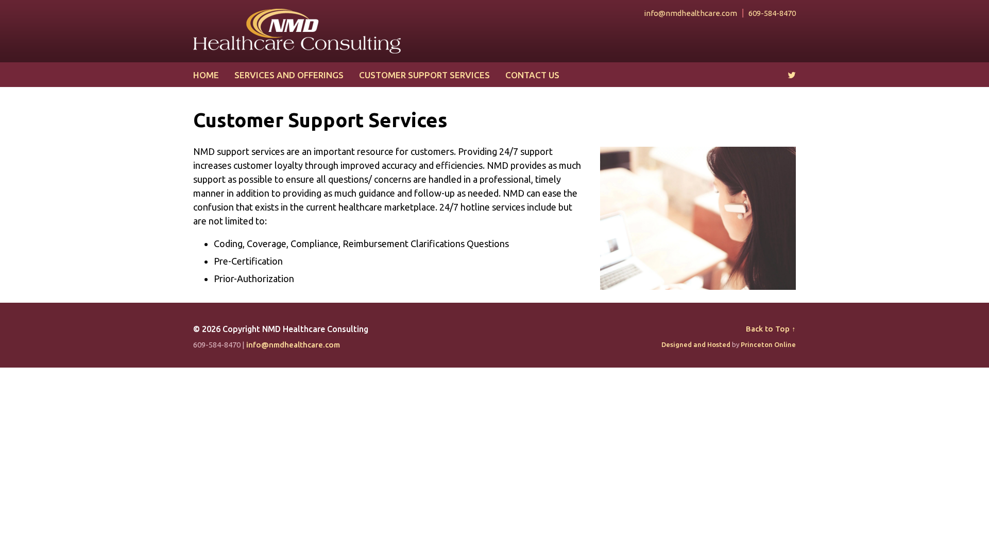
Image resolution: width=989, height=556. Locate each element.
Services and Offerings (289, 75)
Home (206, 75)
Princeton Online (768, 344)
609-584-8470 (772, 13)
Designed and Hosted (695, 344)
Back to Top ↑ (771, 328)
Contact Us (532, 75)
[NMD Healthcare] (297, 30)
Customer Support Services (424, 75)
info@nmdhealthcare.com (690, 13)
